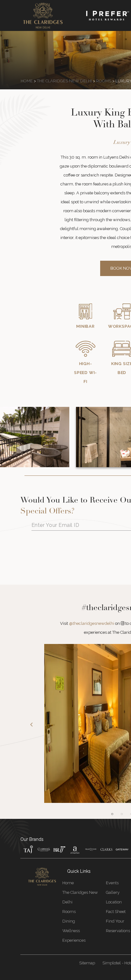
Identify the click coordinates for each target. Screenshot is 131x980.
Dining (68, 921)
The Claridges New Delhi (64, 81)
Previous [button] (31, 725)
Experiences (74, 940)
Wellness (71, 930)
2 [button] (122, 814)
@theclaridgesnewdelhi (91, 623)
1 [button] (112, 814)
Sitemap (87, 963)
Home (27, 81)
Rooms (103, 81)
